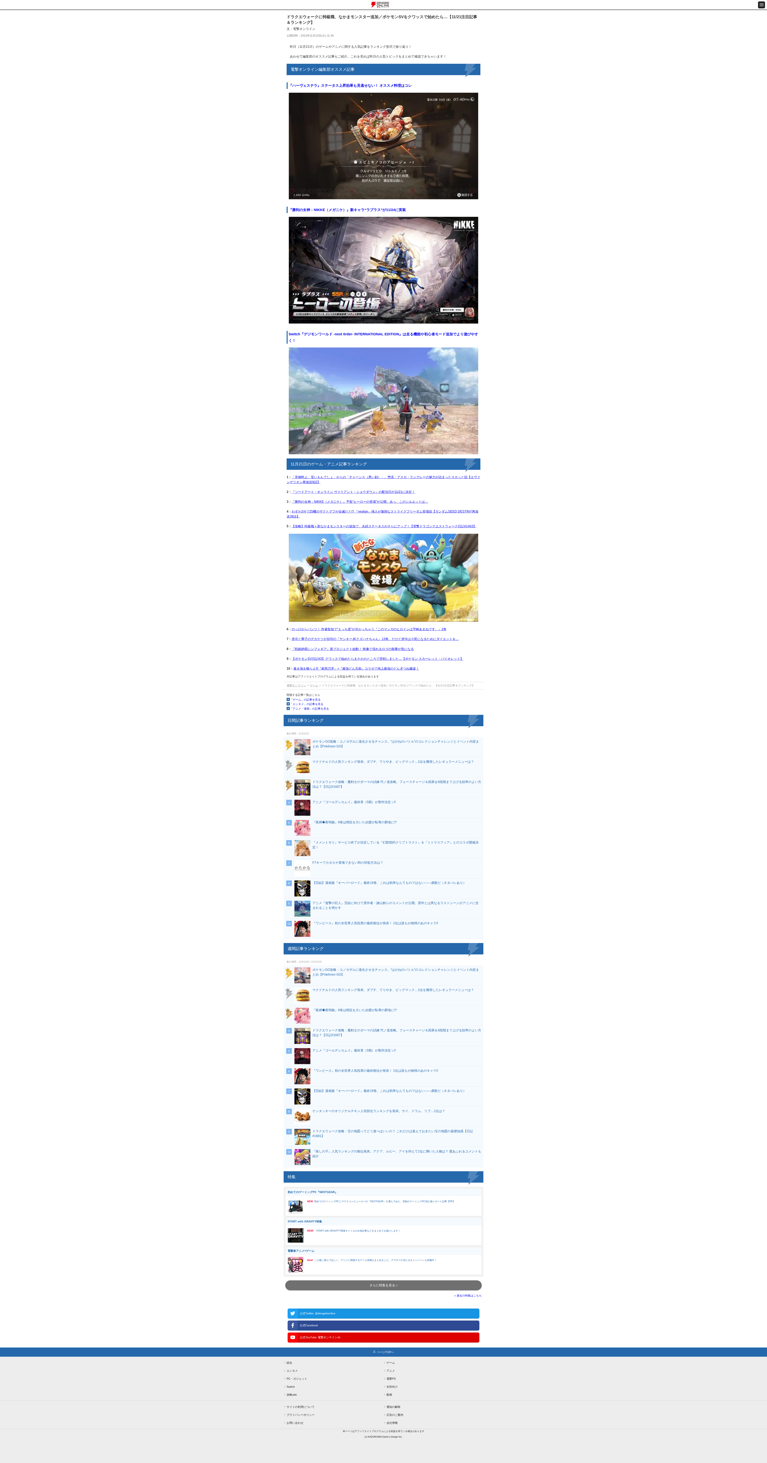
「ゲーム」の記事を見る (305, 699)
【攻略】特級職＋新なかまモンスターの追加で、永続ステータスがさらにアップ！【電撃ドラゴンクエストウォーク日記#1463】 (384, 526)
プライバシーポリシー (301, 1414)
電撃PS (391, 1378)
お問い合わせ (295, 1422)
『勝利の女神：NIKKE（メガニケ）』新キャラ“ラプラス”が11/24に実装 (347, 210)
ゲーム (314, 685)
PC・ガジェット (297, 1378)
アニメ (390, 1370)
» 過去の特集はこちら (468, 1295)
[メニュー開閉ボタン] (761, 4)
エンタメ (292, 1370)
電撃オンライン (296, 685)
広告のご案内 (394, 1414)
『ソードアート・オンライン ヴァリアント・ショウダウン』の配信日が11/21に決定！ (353, 492)
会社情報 (392, 1422)
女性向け (392, 1386)
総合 (289, 1362)
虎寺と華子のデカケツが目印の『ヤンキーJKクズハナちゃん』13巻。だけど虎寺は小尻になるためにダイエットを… (375, 639)
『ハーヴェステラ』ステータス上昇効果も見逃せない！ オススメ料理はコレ (350, 86)
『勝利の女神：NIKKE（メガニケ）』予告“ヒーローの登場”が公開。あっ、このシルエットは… (360, 501)
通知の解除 (393, 1406)
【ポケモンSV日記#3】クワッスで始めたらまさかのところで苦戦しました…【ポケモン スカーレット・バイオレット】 (377, 658)
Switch (291, 1386)
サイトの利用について (301, 1406)
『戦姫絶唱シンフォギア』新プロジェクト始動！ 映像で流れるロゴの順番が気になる (353, 649)
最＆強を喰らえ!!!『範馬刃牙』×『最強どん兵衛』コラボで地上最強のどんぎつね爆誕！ (356, 668)
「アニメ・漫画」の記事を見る (309, 708)
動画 (389, 1394)
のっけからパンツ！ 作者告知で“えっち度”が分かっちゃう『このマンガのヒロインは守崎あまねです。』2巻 (369, 629)
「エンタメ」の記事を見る (306, 704)
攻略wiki (292, 1394)
